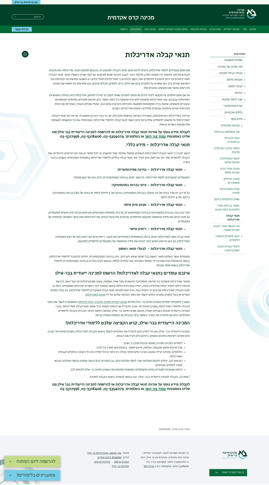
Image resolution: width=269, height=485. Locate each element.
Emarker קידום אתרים (110, 457)
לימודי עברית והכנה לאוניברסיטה (228, 248)
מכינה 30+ (150, 29)
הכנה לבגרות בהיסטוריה (232, 140)
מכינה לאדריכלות (95, 294)
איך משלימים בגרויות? (227, 132)
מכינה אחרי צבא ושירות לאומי (230, 170)
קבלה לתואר (235, 86)
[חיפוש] (15, 16)
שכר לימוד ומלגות (232, 99)
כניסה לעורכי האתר (232, 472)
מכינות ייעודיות (232, 29)
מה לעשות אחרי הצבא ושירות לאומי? (227, 228)
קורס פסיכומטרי (233, 106)
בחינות (238, 93)
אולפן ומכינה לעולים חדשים (173, 29)
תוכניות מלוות (234, 79)
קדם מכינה (215, 29)
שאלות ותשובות (233, 60)
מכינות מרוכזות (198, 29)
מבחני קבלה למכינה (230, 73)
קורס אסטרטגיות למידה (230, 191)
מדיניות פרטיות (102, 462)
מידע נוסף (236, 119)
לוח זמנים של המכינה (230, 66)
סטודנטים (136, 29)
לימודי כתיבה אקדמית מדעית (227, 150)
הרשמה (124, 29)
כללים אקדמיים (233, 112)
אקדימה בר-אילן (120, 466)
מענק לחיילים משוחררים (232, 181)
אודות (253, 29)
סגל (245, 29)
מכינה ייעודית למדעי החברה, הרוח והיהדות (102, 302)
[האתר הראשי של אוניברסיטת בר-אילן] (235, 458)
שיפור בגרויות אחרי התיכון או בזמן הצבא (227, 207)
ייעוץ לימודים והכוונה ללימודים (228, 238)
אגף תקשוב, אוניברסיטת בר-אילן (104, 453)
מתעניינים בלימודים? (36, 475)
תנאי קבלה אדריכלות (233, 217)
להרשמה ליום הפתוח (35, 461)
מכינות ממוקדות (230, 125)
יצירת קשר (22, 29)
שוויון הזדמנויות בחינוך (227, 199)
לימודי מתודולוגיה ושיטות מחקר (229, 160)
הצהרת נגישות (121, 462)
